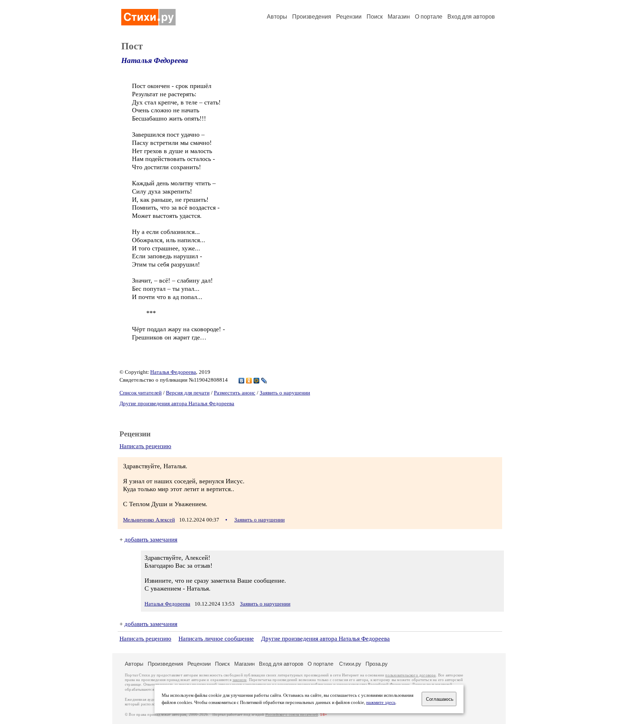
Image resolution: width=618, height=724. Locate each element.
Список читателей (140, 393)
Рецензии (349, 17)
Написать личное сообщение (216, 638)
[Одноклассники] (249, 380)
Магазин (399, 17)
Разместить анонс (234, 393)
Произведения (311, 17)
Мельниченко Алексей (149, 520)
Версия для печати (188, 393)
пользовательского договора (410, 675)
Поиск (375, 17)
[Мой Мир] (256, 380)
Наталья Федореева (154, 60)
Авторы (277, 17)
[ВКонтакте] (241, 380)
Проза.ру (377, 664)
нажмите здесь (381, 702)
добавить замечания (150, 539)
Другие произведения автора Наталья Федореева (176, 403)
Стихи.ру (350, 664)
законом (239, 680)
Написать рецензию (145, 446)
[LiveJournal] (264, 380)
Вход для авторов (471, 17)
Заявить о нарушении (285, 393)
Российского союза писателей (291, 714)
